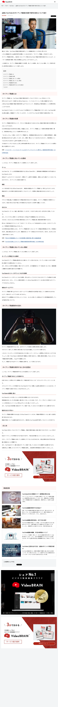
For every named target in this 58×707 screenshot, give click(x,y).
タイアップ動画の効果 (9, 76)
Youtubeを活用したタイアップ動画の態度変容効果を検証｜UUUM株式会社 (24, 241)
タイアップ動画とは (9, 74)
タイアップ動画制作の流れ (10, 83)
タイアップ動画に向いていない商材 (12, 80)
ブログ (6, 5)
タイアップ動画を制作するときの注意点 (13, 85)
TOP (2, 5)
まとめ (5, 87)
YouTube (12, 5)
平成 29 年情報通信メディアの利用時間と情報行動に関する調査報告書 (23, 238)
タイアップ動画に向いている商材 (12, 78)
